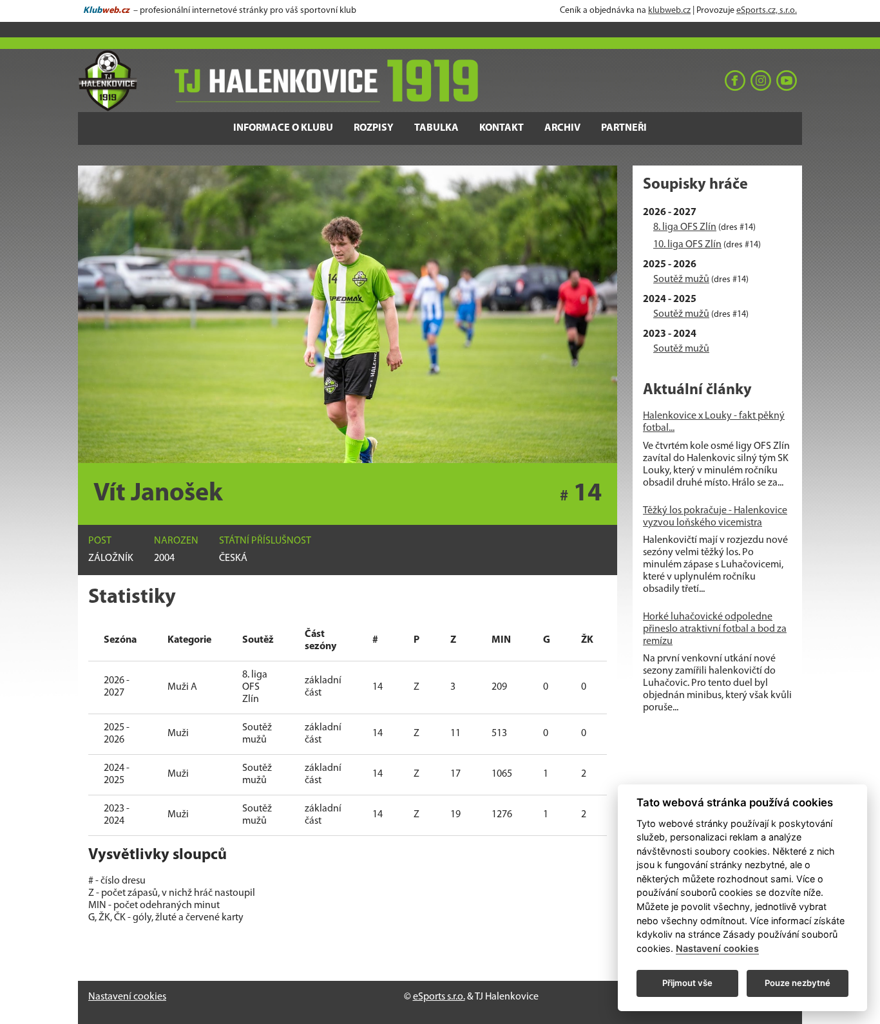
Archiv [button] (562, 128)
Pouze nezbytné (797, 983)
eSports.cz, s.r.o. (766, 10)
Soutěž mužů (681, 279)
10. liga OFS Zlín (687, 245)
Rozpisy (374, 128)
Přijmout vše (687, 983)
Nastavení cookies (127, 997)
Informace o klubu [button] (283, 128)
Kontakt (501, 128)
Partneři (624, 128)
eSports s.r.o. (439, 997)
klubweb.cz (669, 10)
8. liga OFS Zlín (684, 227)
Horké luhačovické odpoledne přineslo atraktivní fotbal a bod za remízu (715, 629)
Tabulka (436, 128)
